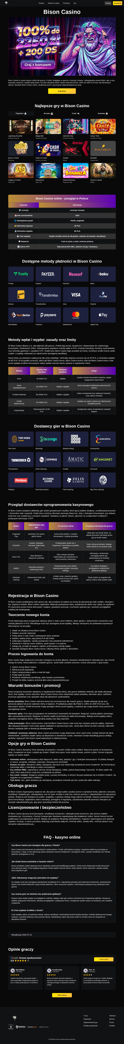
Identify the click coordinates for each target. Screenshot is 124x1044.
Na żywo (47, 113)
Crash (74, 113)
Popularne (19, 113)
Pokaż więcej (61, 995)
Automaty (101, 113)
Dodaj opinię (103, 959)
